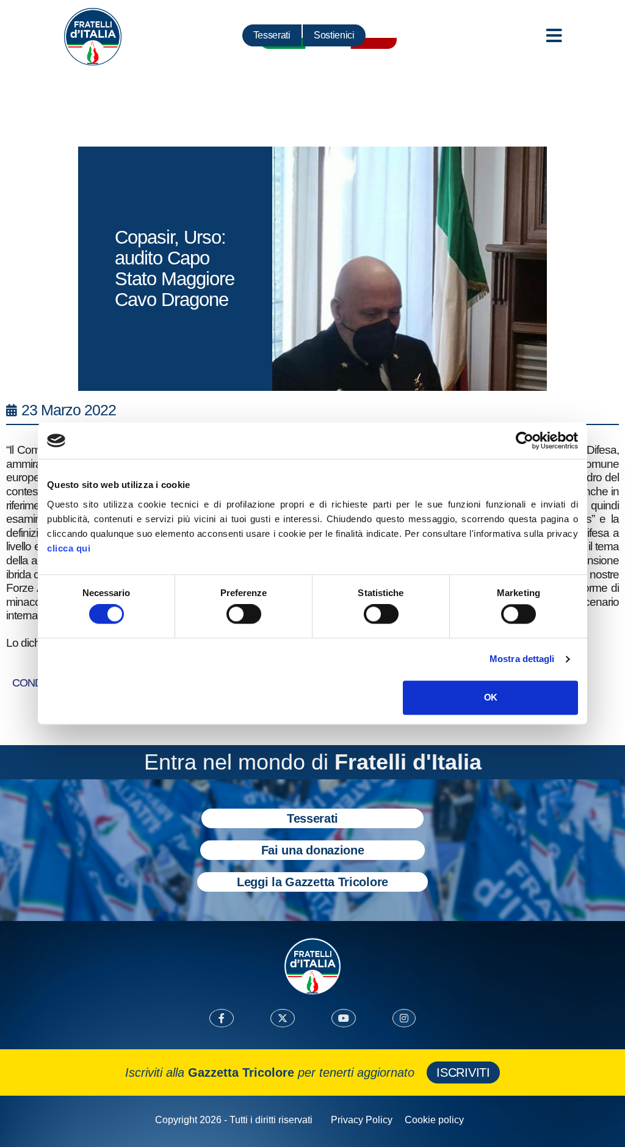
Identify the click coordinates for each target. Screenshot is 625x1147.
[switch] (243, 614)
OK (490, 697)
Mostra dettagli (522, 659)
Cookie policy (434, 1120)
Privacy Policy (361, 1120)
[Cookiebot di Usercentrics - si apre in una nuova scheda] (524, 440)
